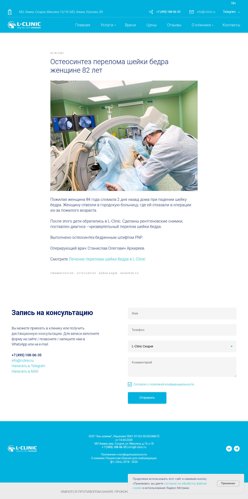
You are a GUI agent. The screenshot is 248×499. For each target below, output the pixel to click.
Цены (151, 25)
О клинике (201, 25)
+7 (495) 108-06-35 (168, 11)
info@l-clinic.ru (206, 11)
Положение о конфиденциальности (124, 454)
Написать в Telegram (28, 366)
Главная (82, 25)
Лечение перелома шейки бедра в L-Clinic (107, 259)
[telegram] (237, 450)
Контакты (231, 25)
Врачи (130, 25)
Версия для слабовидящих (139, 458)
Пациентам (113, 458)
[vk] (229, 450)
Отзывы (174, 25)
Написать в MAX (25, 371)
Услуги (107, 25)
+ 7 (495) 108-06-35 (114, 447)
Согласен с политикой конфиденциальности (164, 384)
